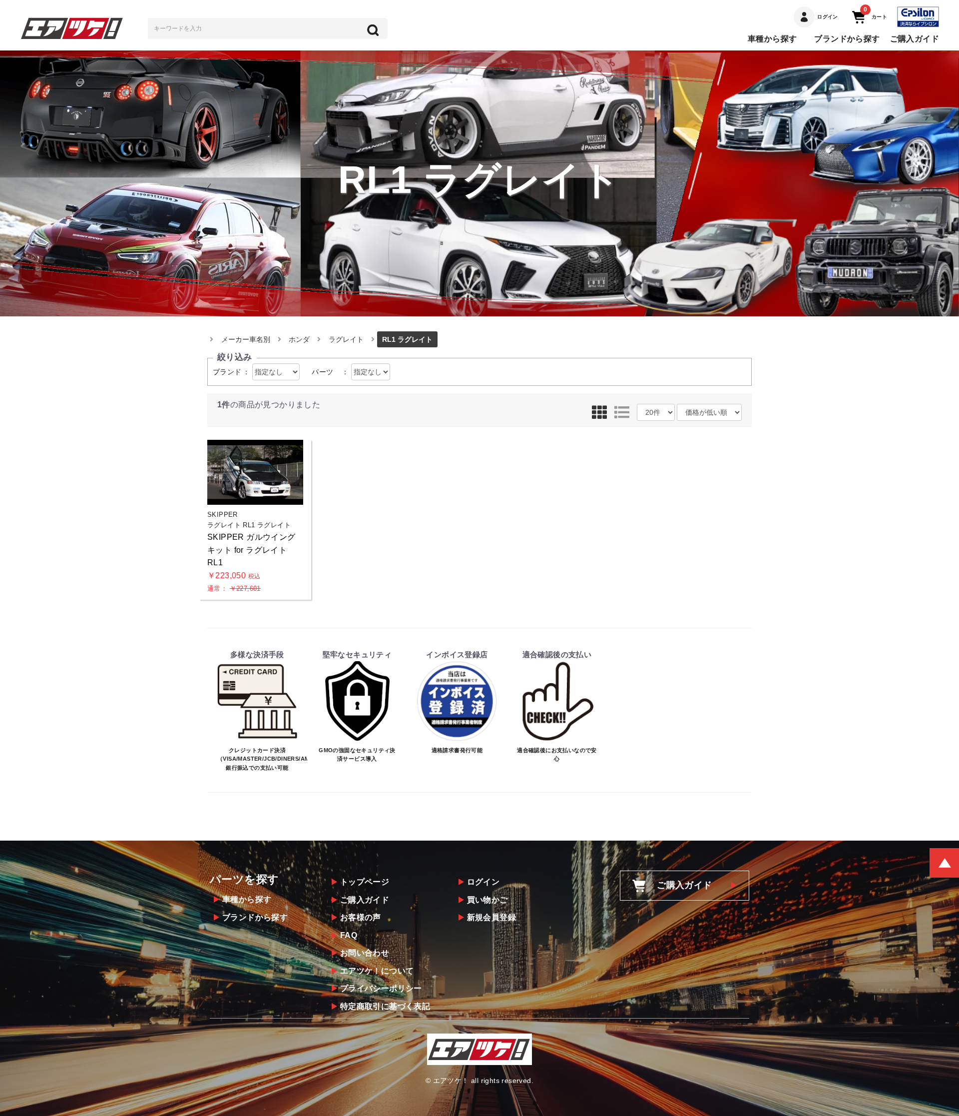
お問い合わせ (364, 953)
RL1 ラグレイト (407, 339)
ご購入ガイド (914, 38)
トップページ (364, 882)
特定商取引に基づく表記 (385, 1006)
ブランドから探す (847, 38)
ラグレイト (346, 339)
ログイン (483, 882)
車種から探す (772, 38)
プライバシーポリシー (381, 988)
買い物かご (487, 900)
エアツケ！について (377, 971)
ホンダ (299, 339)
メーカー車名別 (245, 339)
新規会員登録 (491, 917)
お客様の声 (360, 917)
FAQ (348, 935)
